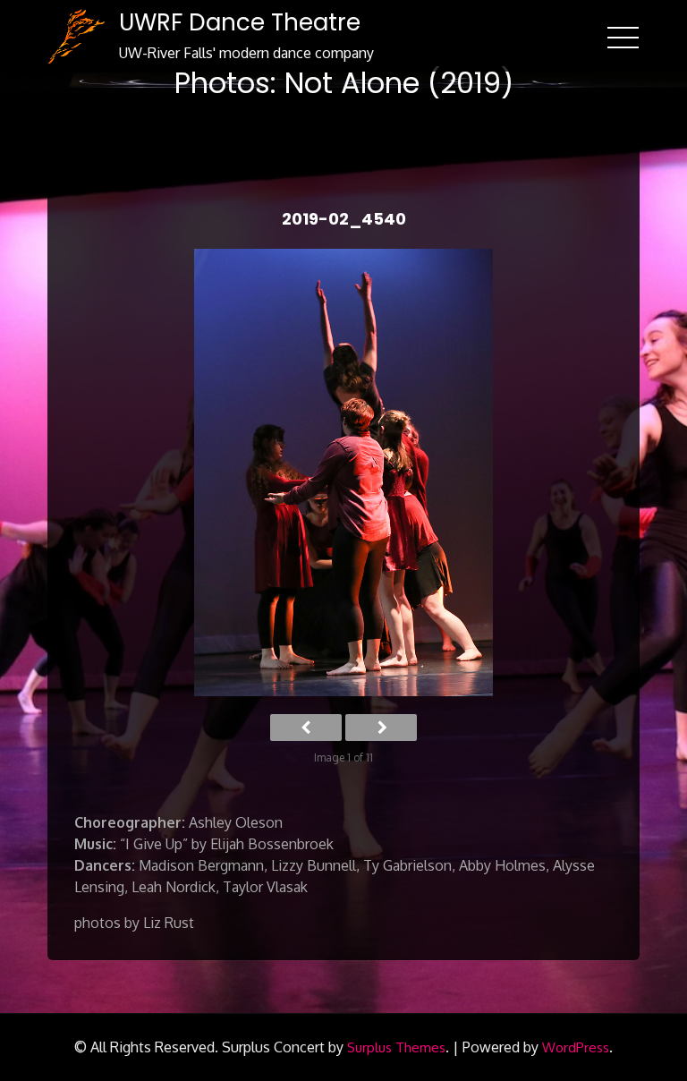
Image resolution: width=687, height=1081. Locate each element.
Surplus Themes (396, 1047)
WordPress (575, 1047)
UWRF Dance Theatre (239, 22)
